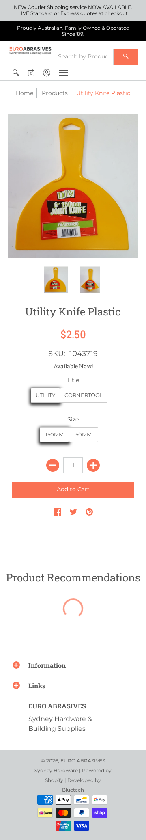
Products (55, 93)
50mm (83, 434)
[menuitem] (16, 72)
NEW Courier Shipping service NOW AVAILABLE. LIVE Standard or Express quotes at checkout (73, 10)
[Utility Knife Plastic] (56, 279)
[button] (16, 72)
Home (24, 93)
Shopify (54, 780)
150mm (54, 434)
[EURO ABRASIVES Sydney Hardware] (30, 50)
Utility (45, 395)
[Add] (93, 465)
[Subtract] (52, 465)
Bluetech (73, 790)
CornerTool (83, 395)
